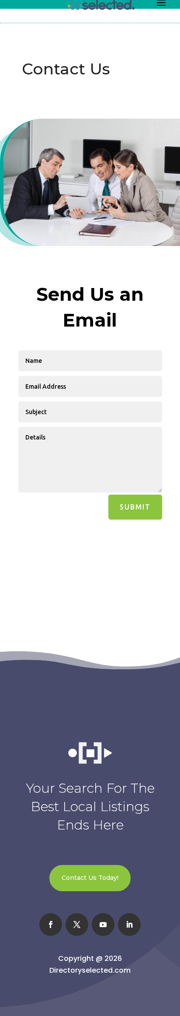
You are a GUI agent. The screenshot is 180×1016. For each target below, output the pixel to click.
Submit (135, 507)
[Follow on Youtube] (103, 924)
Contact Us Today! (90, 878)
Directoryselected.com (90, 970)
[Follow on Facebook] (50, 924)
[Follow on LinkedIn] (129, 924)
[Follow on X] (77, 924)
